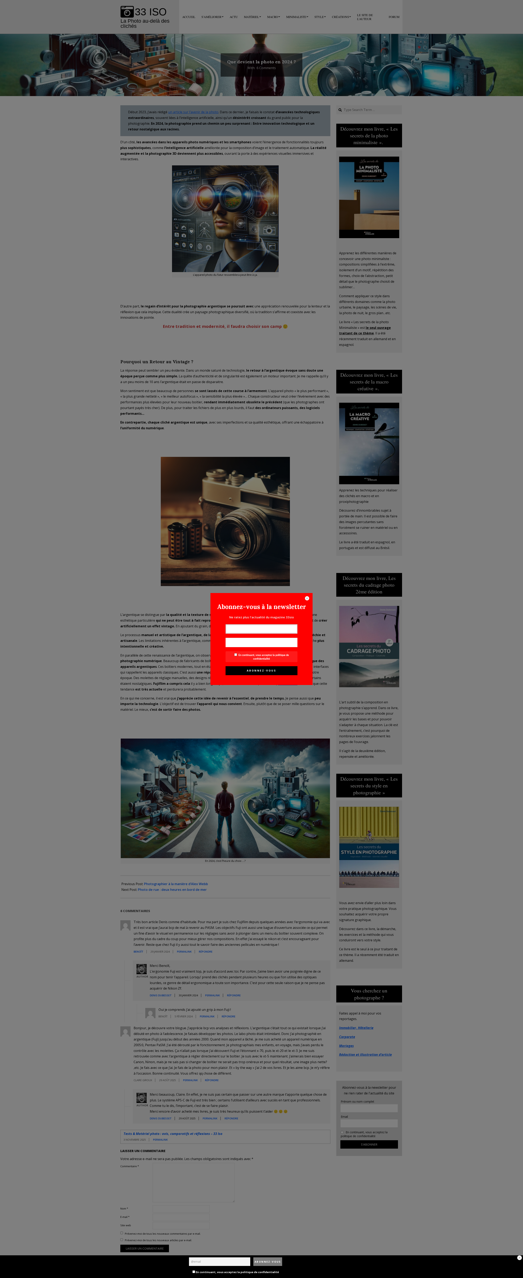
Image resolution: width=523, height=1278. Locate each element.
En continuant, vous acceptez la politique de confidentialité (237, 1272)
